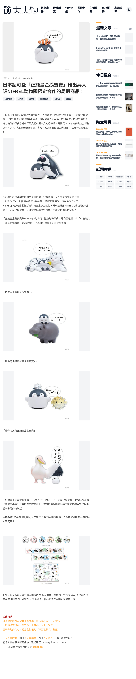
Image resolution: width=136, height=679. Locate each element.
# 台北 (129, 177)
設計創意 (57, 9)
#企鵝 (20, 99)
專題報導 (118, 9)
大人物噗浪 (11, 638)
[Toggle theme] (129, 9)
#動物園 (8, 99)
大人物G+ (48, 638)
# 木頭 (110, 177)
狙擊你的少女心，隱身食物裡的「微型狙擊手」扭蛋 (30, 629)
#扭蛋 (57, 99)
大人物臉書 (30, 638)
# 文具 (100, 182)
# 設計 (110, 186)
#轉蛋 (68, 99)
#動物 (31, 99)
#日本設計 (44, 99)
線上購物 (44, 9)
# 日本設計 (119, 177)
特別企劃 (69, 9)
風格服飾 (106, 9)
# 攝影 (100, 177)
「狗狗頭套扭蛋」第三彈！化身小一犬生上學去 (28, 625)
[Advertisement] (46, 659)
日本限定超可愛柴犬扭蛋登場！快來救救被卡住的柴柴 (31, 620)
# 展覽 (100, 186)
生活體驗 (93, 9)
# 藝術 (129, 182)
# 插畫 (119, 182)
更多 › (131, 29)
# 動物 (119, 186)
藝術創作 (81, 9)
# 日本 (110, 182)
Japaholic (28, 78)
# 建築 (129, 186)
